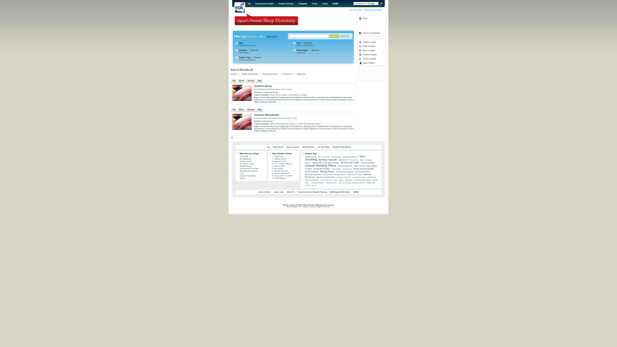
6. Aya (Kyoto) (277, 168)
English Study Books (373, 10)
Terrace (314, 185)
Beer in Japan (369, 50)
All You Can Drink (350, 162)
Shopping (302, 4)
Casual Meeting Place (320, 165)
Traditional (283, 97)
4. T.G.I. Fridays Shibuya (282, 164)
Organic (308, 163)
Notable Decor (310, 157)
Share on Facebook (371, 33)
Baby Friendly (359, 166)
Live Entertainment (359, 177)
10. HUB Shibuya (279, 178)
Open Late (317, 162)
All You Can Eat (324, 157)
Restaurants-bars (270, 74)
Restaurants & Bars (264, 4)
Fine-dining (287, 74)
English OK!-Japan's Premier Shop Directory (266, 19)
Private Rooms (331, 183)
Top (249, 4)
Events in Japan (370, 54)
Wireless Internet (358, 183)
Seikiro (242, 178)
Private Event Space (354, 174)
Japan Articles (265, 192)
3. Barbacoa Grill (278, 161)
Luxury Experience (272, 100)
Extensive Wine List (350, 157)
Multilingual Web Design (340, 192)
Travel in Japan (369, 59)
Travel (314, 4)
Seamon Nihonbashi (266, 115)
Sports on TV (344, 160)
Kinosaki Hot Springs (248, 176)
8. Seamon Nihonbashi (281, 173)
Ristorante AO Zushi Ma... (250, 168)
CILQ (242, 173)
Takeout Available (367, 163)
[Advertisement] (334, 21)
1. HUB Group (277, 156)
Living (325, 4)
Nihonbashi (308, 45)
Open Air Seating (344, 183)
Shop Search (278, 147)
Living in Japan (369, 42)
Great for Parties (321, 168)
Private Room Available (291, 100)
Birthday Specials (268, 102)
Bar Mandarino (245, 159)
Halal (335, 180)
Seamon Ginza (263, 86)
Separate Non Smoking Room (330, 97)
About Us (291, 192)
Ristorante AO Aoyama (248, 171)
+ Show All (307, 43)
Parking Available (317, 183)
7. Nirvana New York (280, 171)
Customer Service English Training (312, 192)
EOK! (240, 7)
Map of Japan (369, 63)
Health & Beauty (286, 4)
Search (234, 74)
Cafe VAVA (244, 156)
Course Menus (326, 100)
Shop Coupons (292, 147)
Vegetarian (349, 180)
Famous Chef (336, 157)
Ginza (299, 45)
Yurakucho (267, 92)
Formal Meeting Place (269, 97)
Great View (371, 177)
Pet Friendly (347, 169)
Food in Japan (369, 46)
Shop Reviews (308, 147)
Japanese (300, 53)
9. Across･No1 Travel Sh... (282, 176)
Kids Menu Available (331, 163)
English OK (370, 183)
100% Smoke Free (312, 180)
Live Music (354, 160)
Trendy (292, 97)
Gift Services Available (344, 172)
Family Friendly (311, 172)
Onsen (307, 185)
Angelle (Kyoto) (246, 166)
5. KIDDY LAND (278, 166)
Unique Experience (247, 60)
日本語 (335, 4)
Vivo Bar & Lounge (247, 164)
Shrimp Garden (246, 161)
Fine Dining (244, 53)
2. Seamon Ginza (279, 159)
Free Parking (336, 169)
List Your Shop (356, 10)
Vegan (341, 180)
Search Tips (344, 36)
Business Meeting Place (306, 97)
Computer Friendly (343, 177)
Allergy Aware (327, 171)
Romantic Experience (313, 174)
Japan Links (278, 192)
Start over (271, 36)
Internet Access (326, 180)
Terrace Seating (366, 160)
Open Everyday (339, 100)
